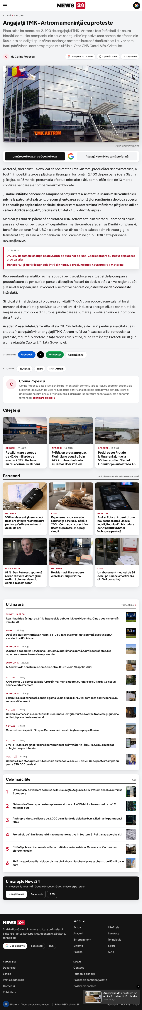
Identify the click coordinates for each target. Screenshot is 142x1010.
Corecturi (9, 986)
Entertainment (82, 939)
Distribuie (130, 56)
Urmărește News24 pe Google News (35, 156)
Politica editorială (13, 979)
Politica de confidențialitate (90, 979)
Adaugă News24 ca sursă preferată (107, 156)
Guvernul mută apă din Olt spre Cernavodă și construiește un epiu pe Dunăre (52, 730)
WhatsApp (54, 354)
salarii (40, 368)
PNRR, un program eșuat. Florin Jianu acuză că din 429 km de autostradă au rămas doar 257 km (69, 458)
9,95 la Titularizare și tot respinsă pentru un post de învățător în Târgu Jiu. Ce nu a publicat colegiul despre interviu (60, 746)
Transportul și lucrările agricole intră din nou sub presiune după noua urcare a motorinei (65, 264)
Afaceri (77, 933)
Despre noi (9, 967)
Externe (78, 945)
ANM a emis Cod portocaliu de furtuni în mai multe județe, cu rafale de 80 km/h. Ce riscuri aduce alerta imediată (61, 683)
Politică (77, 951)
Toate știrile (128, 605)
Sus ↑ (136, 1004)
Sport (111, 945)
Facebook (27, 354)
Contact (78, 967)
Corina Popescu (32, 381)
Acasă (7, 15)
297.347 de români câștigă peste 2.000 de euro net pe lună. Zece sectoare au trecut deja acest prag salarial (71, 257)
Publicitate (9, 992)
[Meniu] (5, 5)
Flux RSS (125, 1004)
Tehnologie (114, 939)
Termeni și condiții (84, 973)
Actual (77, 927)
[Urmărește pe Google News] (136, 5)
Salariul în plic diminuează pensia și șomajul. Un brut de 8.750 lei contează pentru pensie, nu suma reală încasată (62, 699)
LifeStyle (113, 927)
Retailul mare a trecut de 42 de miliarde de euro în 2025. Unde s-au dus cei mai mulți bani (23, 458)
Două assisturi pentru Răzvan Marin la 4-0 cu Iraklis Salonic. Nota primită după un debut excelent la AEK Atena (59, 636)
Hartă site (112, 1004)
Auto (111, 951)
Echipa (7, 973)
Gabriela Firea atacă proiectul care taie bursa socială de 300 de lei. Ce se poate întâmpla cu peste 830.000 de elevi (62, 762)
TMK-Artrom (56, 368)
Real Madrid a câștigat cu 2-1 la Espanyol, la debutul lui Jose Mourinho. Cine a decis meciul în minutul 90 (62, 620)
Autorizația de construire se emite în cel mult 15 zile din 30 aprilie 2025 (49, 667)
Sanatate (113, 933)
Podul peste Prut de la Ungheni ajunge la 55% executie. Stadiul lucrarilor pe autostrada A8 (117, 458)
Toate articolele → (44, 397)
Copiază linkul (76, 354)
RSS (52, 894)
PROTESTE (24, 368)
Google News (16, 893)
